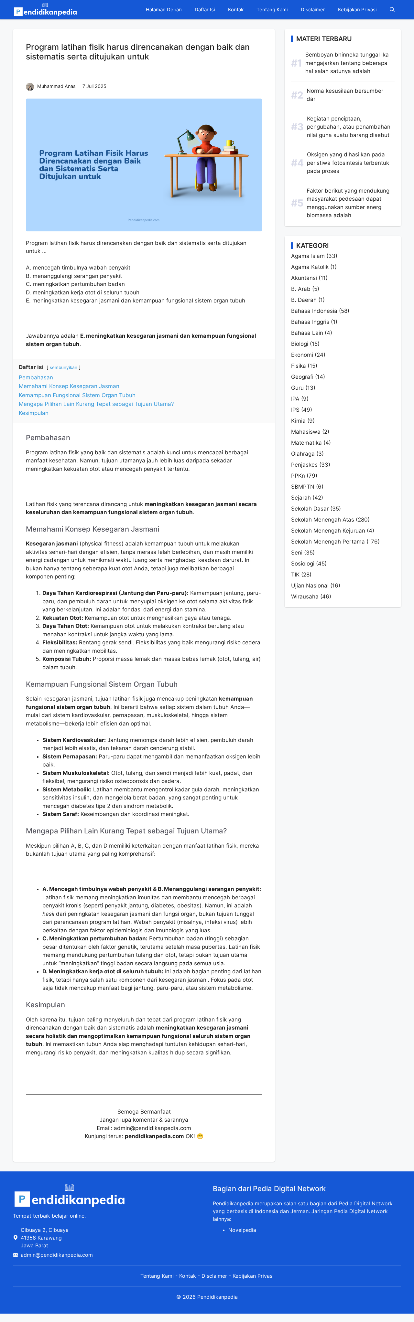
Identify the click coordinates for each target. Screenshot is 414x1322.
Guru (297, 388)
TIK (295, 574)
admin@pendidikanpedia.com (57, 1255)
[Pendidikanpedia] (45, 9)
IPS (295, 410)
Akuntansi (304, 278)
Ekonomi (302, 355)
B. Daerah (304, 300)
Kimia (298, 421)
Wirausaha (305, 596)
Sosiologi (302, 563)
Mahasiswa (306, 431)
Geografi (302, 377)
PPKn (298, 475)
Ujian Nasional (310, 585)
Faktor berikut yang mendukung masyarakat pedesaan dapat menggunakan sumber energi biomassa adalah (348, 203)
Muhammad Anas (56, 86)
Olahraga (303, 453)
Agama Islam (308, 256)
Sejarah (301, 497)
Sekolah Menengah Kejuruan (328, 530)
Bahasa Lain (307, 333)
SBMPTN (302, 486)
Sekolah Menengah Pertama (328, 541)
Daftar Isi (205, 9)
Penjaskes (304, 464)
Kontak (236, 9)
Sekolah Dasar (310, 508)
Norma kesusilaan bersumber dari (345, 95)
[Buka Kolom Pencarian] (392, 9)
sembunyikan (63, 367)
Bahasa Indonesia (314, 311)
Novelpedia (242, 1230)
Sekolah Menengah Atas (322, 519)
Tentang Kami (272, 9)
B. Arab (300, 289)
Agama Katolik (310, 267)
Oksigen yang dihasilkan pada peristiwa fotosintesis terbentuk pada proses (348, 162)
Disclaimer (313, 9)
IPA (295, 399)
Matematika (306, 442)
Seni (296, 552)
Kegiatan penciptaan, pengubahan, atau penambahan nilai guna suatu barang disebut (348, 126)
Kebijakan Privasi (357, 9)
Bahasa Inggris (310, 322)
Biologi (299, 344)
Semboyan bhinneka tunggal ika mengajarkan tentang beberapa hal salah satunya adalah (347, 62)
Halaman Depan (164, 9)
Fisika (298, 366)
